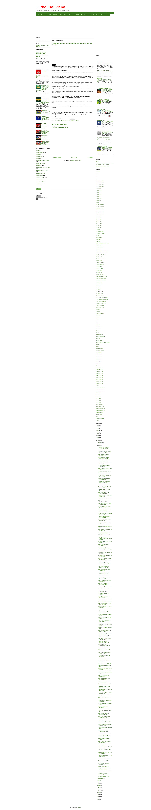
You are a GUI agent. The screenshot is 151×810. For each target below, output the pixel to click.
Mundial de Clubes (99, 348)
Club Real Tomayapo (40, 177)
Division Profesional (100, 313)
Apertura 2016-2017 (100, 186)
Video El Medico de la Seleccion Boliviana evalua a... (104, 742)
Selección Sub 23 (99, 383)
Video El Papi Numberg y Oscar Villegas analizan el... (104, 717)
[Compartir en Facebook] (73, 119)
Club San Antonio (39, 179)
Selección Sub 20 (99, 381)
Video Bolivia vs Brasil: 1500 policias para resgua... (103, 714)
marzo (99, 788)
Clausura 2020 (99, 221)
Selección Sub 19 (99, 379)
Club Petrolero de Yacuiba (101, 258)
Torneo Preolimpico (99, 412)
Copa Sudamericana (100, 305)
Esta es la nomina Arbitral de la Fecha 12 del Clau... (104, 485)
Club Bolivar (38, 158)
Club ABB (38, 150)
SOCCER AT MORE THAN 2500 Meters (103, 138)
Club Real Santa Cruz (100, 262)
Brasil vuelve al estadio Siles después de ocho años (103, 761)
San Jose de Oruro (101, 130)
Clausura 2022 (99, 223)
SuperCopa (98, 392)
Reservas (98, 365)
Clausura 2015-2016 (100, 213)
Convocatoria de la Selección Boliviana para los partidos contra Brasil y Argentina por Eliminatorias (42, 88)
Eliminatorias (98, 315)
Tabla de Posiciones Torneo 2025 (102, 166)
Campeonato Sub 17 (100, 204)
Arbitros (97, 202)
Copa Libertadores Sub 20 (101, 301)
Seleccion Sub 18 (99, 375)
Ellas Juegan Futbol (101, 120)
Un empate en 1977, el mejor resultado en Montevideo (103, 573)
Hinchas (77, 120)
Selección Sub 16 (99, 371)
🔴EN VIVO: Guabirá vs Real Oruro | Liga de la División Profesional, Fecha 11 (45, 143)
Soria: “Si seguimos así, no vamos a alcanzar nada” (104, 520)
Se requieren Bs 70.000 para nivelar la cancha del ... (105, 553)
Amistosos (98, 171)
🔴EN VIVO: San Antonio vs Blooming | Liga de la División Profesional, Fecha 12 (45, 112)
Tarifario (97, 161)
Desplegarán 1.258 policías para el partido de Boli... (104, 701)
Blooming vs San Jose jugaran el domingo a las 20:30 (104, 452)
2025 (98, 426)
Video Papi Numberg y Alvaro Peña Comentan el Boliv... (105, 634)
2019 (98, 437)
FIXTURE (98, 324)
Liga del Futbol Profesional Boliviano (103, 342)
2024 (98, 428)
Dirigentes (98, 311)
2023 (98, 430)
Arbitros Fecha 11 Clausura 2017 (104, 511)
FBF (97, 320)
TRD (97, 416)
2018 (98, 438)
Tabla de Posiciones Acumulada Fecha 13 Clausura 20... (104, 473)
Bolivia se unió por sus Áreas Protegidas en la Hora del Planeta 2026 (107, 90)
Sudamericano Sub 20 (100, 391)
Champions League (99, 208)
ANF (97, 176)
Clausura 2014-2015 (100, 212)
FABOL (97, 319)
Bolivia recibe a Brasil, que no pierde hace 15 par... (103, 647)
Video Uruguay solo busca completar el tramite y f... (103, 545)
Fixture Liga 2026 (67, 14)
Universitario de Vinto (100, 418)
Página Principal (74, 157)
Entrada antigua (90, 157)
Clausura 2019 (99, 219)
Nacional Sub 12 (99, 356)
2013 (98, 799)
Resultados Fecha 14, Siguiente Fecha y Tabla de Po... (104, 448)
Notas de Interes (99, 359)
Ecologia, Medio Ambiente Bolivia (104, 88)
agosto (99, 780)
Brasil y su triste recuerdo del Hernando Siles (103, 764)
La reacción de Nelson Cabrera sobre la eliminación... (104, 533)
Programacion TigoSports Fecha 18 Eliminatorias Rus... (105, 599)
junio (99, 783)
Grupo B (102, 14)
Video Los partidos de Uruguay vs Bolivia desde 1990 (104, 578)
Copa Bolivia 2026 (99, 293)
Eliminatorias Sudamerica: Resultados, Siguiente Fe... (103, 642)
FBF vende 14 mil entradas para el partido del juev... (104, 736)
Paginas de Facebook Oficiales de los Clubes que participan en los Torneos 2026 (104, 164)
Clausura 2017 (57, 120)
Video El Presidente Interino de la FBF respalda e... (104, 581)
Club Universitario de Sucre (101, 278)
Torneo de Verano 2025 (100, 408)
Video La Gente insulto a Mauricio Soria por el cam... (104, 631)
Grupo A (108, 14)
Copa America (98, 287)
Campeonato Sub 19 (100, 206)
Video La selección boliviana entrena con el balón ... (103, 612)
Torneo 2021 (98, 394)
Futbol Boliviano (50, 7)
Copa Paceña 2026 (76, 14)
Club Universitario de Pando (101, 276)
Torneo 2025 (98, 400)
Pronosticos (98, 363)
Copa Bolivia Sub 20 (100, 295)
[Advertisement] (71, 26)
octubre (99, 445)
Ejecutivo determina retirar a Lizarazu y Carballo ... (103, 774)
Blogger (79, 807)
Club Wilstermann (72, 120)
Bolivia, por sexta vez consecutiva (104, 521)
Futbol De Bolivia (100, 62)
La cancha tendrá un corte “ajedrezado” (103, 707)
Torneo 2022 (98, 396)
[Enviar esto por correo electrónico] (70, 119)
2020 (98, 435)
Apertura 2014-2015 (100, 182)
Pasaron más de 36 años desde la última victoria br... (104, 621)
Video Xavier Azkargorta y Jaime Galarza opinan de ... (104, 504)
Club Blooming (39, 156)
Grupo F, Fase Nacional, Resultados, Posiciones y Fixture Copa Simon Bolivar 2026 (104, 80)
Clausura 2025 (99, 227)
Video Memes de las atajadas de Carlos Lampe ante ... (104, 636)
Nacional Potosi (39, 182)
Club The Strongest (64, 120)
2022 (98, 432)
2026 (98, 425)
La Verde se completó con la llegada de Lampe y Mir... (105, 747)
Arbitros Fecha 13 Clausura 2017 (104, 471)
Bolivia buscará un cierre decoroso (104, 622)
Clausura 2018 (99, 217)
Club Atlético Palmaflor (102, 146)
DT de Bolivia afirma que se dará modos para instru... (104, 684)
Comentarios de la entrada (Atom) (75, 160)
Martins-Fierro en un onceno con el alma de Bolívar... (105, 753)
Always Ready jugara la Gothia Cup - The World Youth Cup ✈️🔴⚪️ (107, 111)
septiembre (100, 778)
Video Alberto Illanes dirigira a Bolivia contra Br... (103, 676)
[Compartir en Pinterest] (74, 119)
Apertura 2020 (98, 194)
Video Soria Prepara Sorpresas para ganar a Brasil (104, 679)
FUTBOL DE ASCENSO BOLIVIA (104, 70)
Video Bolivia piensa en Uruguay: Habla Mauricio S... (104, 604)
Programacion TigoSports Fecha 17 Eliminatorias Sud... (105, 725)
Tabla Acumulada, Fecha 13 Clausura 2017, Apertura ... (103, 458)
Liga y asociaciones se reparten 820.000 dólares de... (104, 682)
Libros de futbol (99, 340)
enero (99, 792)
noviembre (100, 443)
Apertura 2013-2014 (100, 180)
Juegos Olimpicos (99, 334)
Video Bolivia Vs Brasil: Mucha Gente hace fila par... (104, 719)
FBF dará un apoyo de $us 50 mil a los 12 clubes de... (105, 758)
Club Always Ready (40, 152)
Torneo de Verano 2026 (100, 410)
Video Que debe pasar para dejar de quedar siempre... (105, 610)
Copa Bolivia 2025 (99, 291)
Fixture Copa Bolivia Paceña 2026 (45, 71)
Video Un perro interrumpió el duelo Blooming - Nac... (105, 463)
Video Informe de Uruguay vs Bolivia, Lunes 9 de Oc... (103, 567)
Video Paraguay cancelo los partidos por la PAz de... (103, 455)
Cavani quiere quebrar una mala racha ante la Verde (104, 597)
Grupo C (97, 14)
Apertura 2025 (98, 200)
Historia (97, 332)
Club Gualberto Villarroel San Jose (43, 167)
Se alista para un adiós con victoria (105, 601)
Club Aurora (38, 154)
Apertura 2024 (98, 198)
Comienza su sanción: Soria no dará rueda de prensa (104, 687)
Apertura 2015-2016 (100, 184)
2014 (98, 798)
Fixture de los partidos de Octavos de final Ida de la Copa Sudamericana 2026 (45, 118)
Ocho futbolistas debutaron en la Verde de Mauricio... (104, 510)
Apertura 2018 (98, 190)
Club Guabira (38, 165)
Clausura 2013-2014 (100, 210)
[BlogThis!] (71, 119)
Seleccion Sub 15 (99, 369)
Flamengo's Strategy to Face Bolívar (104, 139)
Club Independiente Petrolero (41, 170)
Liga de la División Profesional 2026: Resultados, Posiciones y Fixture (42, 76)
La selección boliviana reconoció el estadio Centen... (104, 550)
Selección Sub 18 (99, 377)
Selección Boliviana (41, 14)
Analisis (97, 173)
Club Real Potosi (39, 175)
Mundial (97, 346)
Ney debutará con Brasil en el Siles (105, 670)
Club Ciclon (98, 241)
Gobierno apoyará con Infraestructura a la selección (104, 645)
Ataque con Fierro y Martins (103, 766)
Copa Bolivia (98, 289)
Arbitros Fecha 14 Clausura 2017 (104, 449)
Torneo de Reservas (100, 406)
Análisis (97, 175)
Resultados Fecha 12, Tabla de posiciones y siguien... (104, 482)
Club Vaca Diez (99, 282)
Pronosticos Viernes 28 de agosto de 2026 (105, 63)
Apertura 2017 (98, 188)
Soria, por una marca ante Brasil (104, 663)
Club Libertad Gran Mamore (101, 254)
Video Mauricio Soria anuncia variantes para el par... (103, 575)
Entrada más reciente (57, 157)
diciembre (100, 442)
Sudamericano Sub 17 (100, 389)
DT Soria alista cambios (102, 591)
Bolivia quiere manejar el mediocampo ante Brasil (103, 731)
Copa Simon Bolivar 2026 (101, 303)
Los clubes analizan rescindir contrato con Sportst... (103, 659)
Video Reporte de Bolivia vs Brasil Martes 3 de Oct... (104, 722)
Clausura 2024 (99, 225)
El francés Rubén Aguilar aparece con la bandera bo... (104, 517)
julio (99, 782)
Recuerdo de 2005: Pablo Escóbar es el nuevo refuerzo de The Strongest (107, 132)
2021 (98, 433)
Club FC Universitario (40, 163)
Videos (97, 420)
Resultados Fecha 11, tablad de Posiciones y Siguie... (104, 490)
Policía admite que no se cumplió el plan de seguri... (105, 496)
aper (97, 178)
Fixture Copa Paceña (85, 14)
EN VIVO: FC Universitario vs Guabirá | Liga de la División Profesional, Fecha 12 (45, 126)
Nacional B (99, 78)
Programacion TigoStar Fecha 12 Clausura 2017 (104, 487)
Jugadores (98, 338)
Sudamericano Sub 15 (100, 387)
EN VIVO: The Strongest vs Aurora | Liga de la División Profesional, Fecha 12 (45, 132)
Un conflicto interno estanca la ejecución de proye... (104, 466)
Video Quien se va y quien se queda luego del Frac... (105, 469)
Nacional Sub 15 (99, 357)
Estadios (97, 317)
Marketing (98, 344)
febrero (99, 790)
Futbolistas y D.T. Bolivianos (103, 99)
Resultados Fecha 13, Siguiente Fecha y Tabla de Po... (104, 461)
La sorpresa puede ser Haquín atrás (105, 708)
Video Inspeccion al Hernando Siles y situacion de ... (105, 673)
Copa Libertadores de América (102, 299)
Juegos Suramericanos (100, 336)
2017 (98, 440)
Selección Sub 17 (99, 373)
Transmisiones (99, 414)
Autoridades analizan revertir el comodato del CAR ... (104, 479)
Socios (97, 385)
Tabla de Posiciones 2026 (57, 14)
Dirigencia (98, 309)
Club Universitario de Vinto (101, 280)
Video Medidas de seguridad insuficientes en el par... (103, 493)
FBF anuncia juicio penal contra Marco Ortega (104, 656)
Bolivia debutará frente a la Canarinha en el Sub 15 (103, 501)
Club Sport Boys (99, 272)
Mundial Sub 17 (99, 352)
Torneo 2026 (49, 14)
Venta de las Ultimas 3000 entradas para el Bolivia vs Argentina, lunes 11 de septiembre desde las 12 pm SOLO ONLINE (43, 100)
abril (99, 787)
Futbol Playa (98, 328)
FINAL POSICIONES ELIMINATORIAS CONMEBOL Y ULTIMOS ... (105, 538)
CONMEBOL (98, 285)
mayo (99, 785)
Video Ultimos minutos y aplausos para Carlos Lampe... (104, 639)
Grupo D (92, 14)
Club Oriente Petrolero (40, 173)
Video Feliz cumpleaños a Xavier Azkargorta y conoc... (104, 564)
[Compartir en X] (72, 119)
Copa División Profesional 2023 (102, 297)
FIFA (97, 322)
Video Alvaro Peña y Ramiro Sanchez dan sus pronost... (104, 548)
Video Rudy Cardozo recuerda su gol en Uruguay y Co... (104, 561)
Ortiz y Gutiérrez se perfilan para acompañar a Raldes (104, 769)
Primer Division (99, 361)
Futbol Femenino (99, 326)
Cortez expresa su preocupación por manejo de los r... (104, 507)
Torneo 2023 (98, 398)
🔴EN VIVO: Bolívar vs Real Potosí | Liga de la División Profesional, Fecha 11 (45, 137)
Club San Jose (99, 270)
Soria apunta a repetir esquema (104, 776)
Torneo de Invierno (99, 404)
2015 (98, 796)
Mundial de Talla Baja (100, 350)
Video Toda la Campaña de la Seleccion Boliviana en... (103, 584)
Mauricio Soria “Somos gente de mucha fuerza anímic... (104, 733)
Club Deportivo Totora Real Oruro (42, 160)
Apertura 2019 (98, 192)
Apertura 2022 (98, 196)
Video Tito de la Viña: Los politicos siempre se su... (104, 570)
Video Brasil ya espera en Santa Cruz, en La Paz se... (104, 653)
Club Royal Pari (99, 266)
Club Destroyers (99, 245)
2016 (98, 794)
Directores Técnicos (100, 307)
